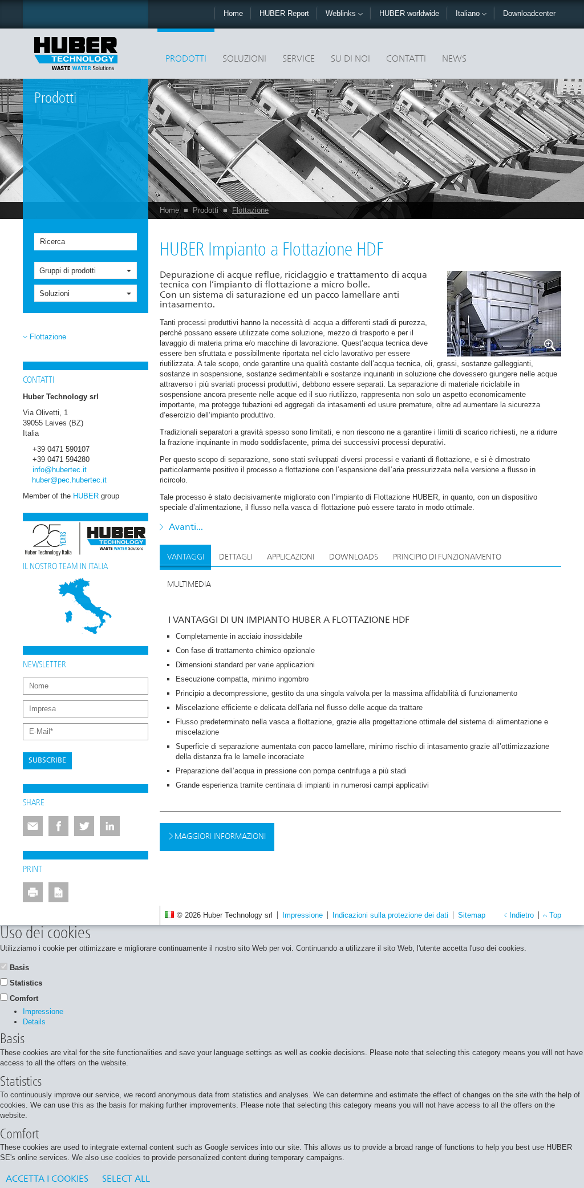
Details (34, 1021)
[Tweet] (84, 826)
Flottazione (250, 210)
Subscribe (47, 760)
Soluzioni (244, 59)
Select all (126, 1179)
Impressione (302, 915)
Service (298, 59)
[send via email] (33, 826)
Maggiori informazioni (219, 837)
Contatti (406, 59)
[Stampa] (33, 892)
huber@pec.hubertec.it (69, 480)
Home (233, 13)
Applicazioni (290, 557)
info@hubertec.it (60, 469)
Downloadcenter (529, 13)
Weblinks (342, 13)
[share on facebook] (58, 826)
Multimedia (189, 585)
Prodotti (185, 59)
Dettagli (235, 557)
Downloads (353, 557)
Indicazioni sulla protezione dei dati (390, 915)
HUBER (86, 496)
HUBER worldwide (409, 13)
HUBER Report (284, 13)
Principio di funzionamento (447, 557)
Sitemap (471, 915)
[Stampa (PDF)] (58, 892)
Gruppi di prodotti (67, 270)
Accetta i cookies (47, 1179)
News (454, 59)
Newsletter (44, 665)
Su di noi (350, 59)
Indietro (521, 915)
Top (555, 915)
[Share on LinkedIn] (110, 826)
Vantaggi (185, 557)
